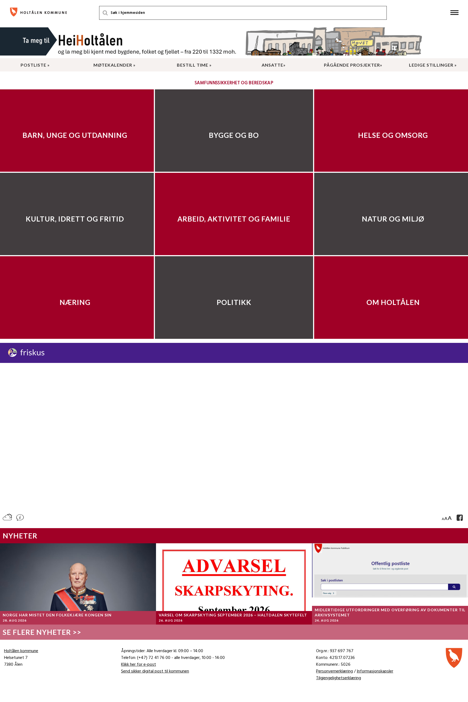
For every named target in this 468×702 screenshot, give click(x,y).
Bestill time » (194, 64)
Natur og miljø (393, 218)
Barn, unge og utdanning (74, 135)
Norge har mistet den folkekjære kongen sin (57, 615)
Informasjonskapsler (375, 671)
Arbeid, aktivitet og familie (233, 218)
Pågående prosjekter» (353, 64)
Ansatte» (274, 64)
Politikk (234, 302)
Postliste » (35, 64)
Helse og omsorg (393, 135)
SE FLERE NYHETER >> (42, 632)
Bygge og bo (234, 135)
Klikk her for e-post (138, 664)
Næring (75, 302)
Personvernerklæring (334, 671)
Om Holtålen (393, 302)
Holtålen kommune (21, 651)
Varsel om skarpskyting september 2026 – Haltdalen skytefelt (233, 615)
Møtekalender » (114, 64)
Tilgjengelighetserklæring (338, 678)
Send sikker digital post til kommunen (155, 671)
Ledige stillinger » (433, 64)
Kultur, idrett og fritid (75, 218)
